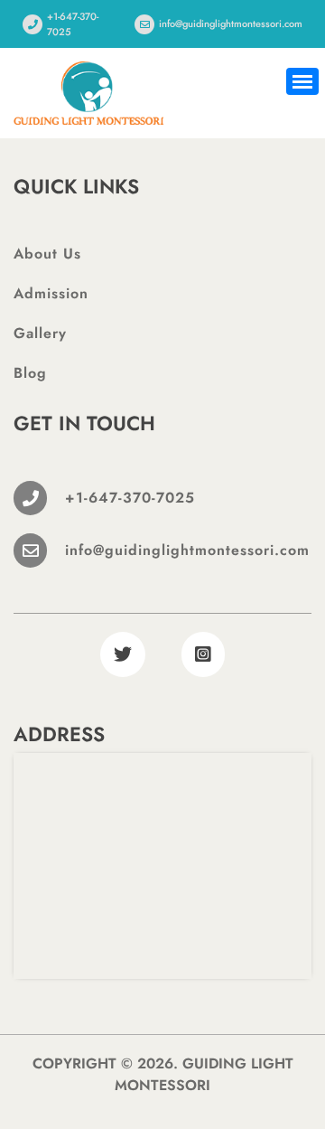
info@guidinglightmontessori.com (230, 23)
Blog (30, 372)
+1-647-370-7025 (72, 24)
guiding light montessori (204, 1074)
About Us (47, 253)
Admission (51, 293)
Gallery (40, 333)
